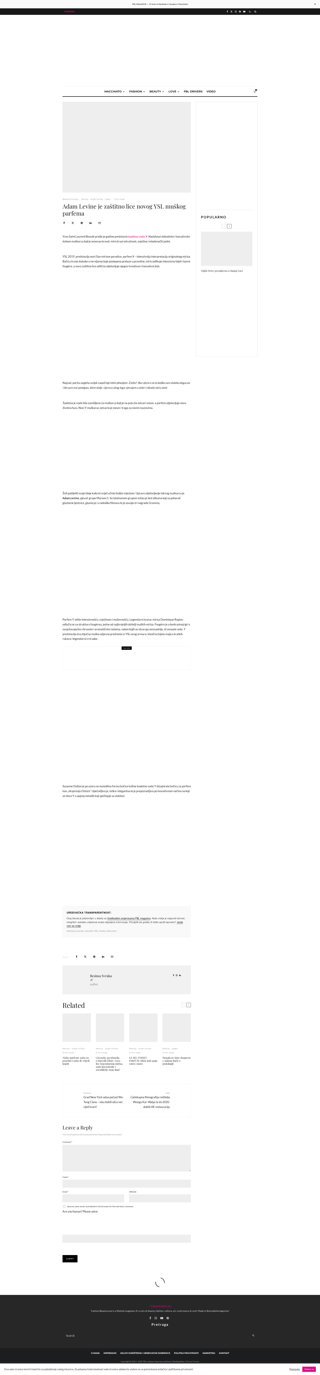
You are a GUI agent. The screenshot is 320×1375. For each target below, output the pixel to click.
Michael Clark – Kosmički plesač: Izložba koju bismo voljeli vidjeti (233, 346)
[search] (253, 1336)
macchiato (113, 91)
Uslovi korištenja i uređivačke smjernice (145, 1353)
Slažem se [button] (309, 1369)
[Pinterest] (240, 11)
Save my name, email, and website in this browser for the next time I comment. (100, 1206)
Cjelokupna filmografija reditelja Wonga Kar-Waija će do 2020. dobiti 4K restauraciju (150, 1100)
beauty (155, 91)
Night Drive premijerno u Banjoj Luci (222, 270)
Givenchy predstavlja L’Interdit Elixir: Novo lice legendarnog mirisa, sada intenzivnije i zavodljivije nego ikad (109, 1063)
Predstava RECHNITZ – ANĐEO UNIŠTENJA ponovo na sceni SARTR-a (232, 282)
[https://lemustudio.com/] (160, 38)
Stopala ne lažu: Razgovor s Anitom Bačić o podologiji (176, 1060)
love (172, 91)
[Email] (99, 223)
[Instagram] (236, 11)
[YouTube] (244, 11)
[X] (231, 11)
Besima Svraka (70, 199)
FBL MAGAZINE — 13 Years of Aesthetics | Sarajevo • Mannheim (160, 4)
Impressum (110, 1353)
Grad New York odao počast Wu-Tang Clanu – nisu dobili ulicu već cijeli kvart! (104, 1100)
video (211, 91)
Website (132, 1191)
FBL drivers (193, 91)
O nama (95, 1353)
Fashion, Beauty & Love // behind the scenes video (123, 660)
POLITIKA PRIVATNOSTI (186, 1353)
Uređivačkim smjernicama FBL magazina (128, 918)
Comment (67, 1142)
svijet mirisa (96, 199)
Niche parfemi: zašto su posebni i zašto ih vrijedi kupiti (76, 1060)
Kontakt (224, 1353)
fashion (135, 91)
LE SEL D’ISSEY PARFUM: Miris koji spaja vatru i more (143, 1060)
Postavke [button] (295, 1369)
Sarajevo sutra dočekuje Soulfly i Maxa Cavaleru (233, 314)
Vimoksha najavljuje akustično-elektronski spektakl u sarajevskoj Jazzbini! (232, 330)
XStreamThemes (192, 1361)
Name (65, 1177)
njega (175, 1048)
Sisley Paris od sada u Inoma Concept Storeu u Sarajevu (231, 299)
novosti (100, 655)
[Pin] (82, 223)
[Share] (64, 223)
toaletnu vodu (137, 236)
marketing (208, 1353)
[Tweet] (73, 223)
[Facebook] (227, 11)
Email (65, 1191)
